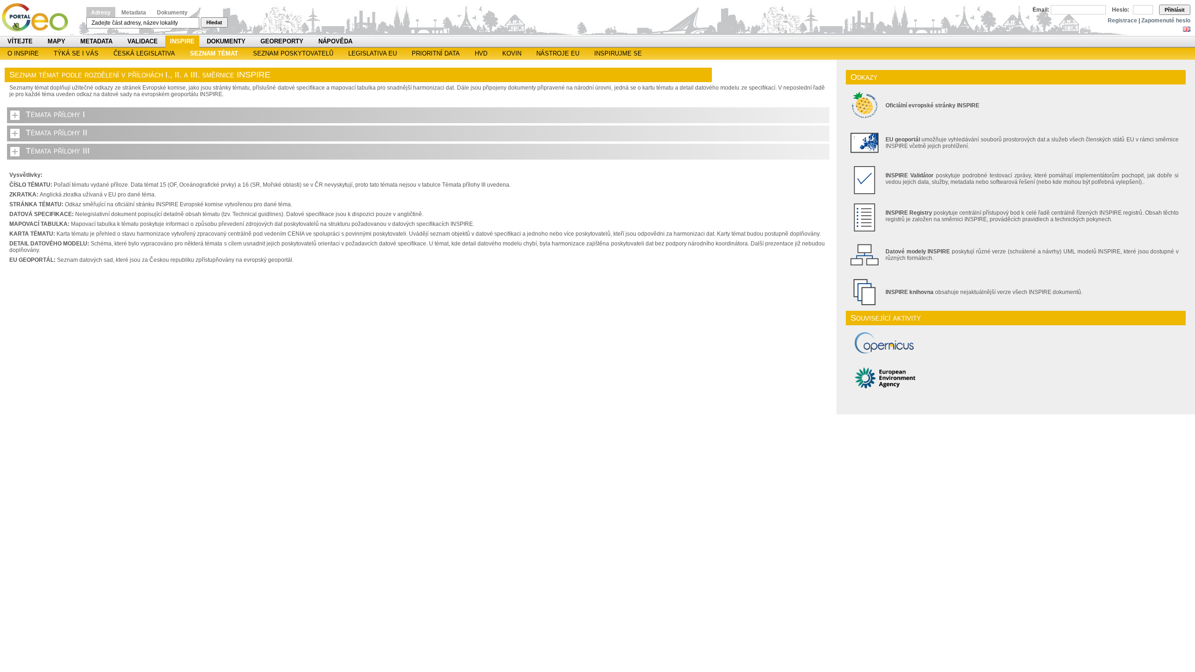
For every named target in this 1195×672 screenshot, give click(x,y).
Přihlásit (1175, 10)
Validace (142, 41)
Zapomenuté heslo (1165, 20)
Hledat (214, 22)
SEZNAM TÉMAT (214, 53)
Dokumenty (172, 12)
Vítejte (20, 41)
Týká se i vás (76, 53)
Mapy (56, 41)
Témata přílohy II (56, 132)
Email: (1041, 10)
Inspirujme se (618, 53)
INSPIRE (182, 41)
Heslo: (1120, 10)
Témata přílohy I (55, 114)
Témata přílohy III (58, 150)
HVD (481, 53)
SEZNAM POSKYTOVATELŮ (293, 53)
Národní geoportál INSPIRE (38, 17)
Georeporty (281, 41)
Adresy (101, 12)
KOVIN (511, 53)
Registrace (1122, 20)
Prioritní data (436, 53)
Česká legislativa (144, 53)
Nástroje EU (557, 53)
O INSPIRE (23, 53)
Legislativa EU (372, 53)
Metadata (133, 12)
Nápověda (335, 41)
